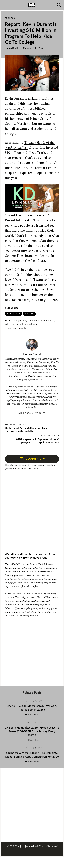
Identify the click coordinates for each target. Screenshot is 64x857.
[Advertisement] (32, 514)
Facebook (37, 365)
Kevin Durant (16, 324)
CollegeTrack (19, 320)
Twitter (41, 362)
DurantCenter (35, 320)
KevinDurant (31, 324)
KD (6, 324)
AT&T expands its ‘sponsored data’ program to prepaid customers (37, 440)
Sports (29, 313)
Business (10, 18)
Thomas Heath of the (39, 142)
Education (13, 313)
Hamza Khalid (12, 48)
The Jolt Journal (45, 358)
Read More (33, 714)
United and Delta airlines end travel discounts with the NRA (27, 429)
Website (40, 413)
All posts (24, 413)
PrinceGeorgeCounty (15, 328)
